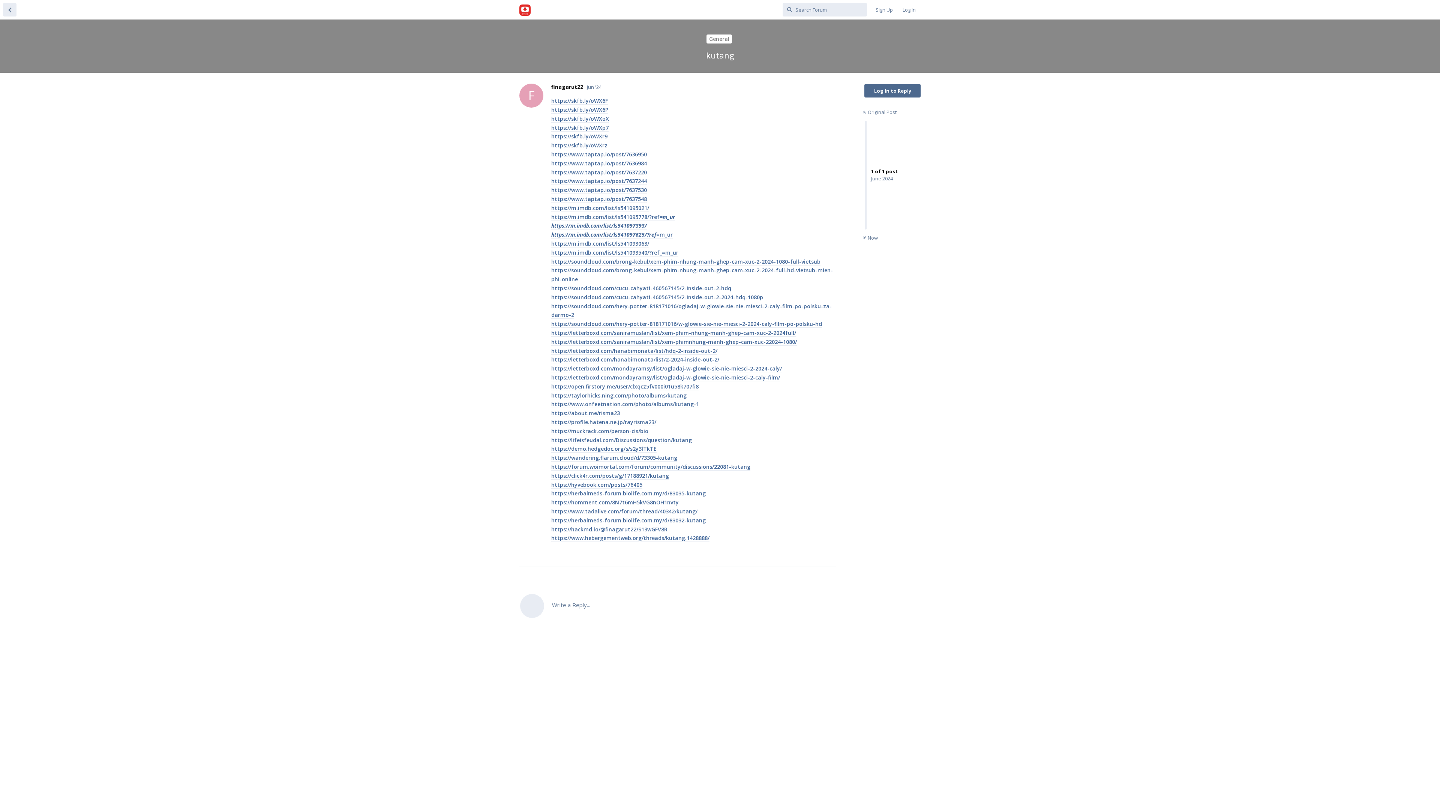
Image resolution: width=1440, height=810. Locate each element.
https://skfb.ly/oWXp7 (580, 127)
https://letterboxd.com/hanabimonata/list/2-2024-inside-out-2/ (635, 359)
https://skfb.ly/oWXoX (580, 118)
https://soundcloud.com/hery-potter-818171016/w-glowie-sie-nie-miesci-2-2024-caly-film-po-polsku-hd (686, 323)
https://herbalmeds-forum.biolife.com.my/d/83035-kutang (628, 493)
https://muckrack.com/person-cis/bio (599, 431)
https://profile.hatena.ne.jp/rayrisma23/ (603, 422)
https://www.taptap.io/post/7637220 (599, 172)
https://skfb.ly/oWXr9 (579, 136)
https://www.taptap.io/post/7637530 (599, 190)
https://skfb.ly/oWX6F (579, 100)
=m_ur (664, 234)
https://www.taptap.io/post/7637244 (599, 180)
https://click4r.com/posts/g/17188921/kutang (610, 475)
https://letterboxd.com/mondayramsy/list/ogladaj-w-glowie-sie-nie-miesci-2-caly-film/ (665, 377)
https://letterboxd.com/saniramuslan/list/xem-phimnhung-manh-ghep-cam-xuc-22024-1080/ (674, 341)
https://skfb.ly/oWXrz (579, 145)
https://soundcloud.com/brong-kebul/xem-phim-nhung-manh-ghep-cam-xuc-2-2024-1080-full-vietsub (685, 261)
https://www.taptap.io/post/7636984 (599, 163)
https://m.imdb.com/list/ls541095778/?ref (613, 216)
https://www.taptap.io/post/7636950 (599, 154)
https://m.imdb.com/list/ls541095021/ (600, 208)
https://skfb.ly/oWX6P (579, 109)
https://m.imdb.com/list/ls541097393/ (599, 225)
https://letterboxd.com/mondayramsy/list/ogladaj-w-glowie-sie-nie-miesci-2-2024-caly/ (666, 368)
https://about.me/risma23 (585, 413)
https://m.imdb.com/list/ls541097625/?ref (603, 234)
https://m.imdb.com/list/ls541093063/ (600, 243)
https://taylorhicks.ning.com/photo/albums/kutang (619, 395)
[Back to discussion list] (9, 9)
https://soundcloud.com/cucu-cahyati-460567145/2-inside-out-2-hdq (641, 288)
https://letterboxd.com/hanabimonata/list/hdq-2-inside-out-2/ (634, 350)
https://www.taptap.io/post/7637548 (599, 198)
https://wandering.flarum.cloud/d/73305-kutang (614, 457)
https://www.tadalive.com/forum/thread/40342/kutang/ (624, 511)
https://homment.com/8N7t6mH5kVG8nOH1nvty (615, 502)
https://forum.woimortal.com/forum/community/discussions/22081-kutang (650, 466)
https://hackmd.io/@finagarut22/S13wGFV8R (609, 529)
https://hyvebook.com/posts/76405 (596, 484)
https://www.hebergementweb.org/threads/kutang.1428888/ (630, 538)
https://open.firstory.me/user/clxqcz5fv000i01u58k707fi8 (625, 386)
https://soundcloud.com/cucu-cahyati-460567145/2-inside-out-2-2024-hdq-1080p (657, 297)
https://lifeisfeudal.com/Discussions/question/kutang (621, 440)
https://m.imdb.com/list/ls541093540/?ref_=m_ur (614, 252)
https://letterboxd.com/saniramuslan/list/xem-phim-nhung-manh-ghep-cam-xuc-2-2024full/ (673, 332)
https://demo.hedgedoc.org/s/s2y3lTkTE (604, 448)
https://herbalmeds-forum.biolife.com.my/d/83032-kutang (628, 520)
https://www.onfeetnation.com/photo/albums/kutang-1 (625, 404)
